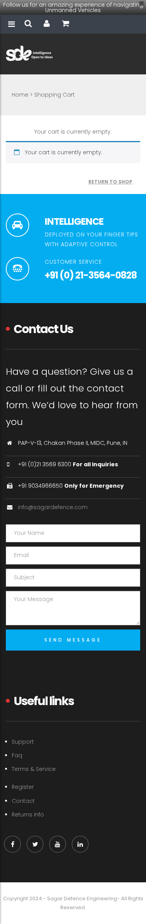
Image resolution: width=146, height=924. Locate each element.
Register (23, 787)
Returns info (28, 814)
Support (23, 742)
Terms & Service (34, 769)
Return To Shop (110, 181)
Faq (17, 755)
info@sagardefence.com (53, 507)
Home (20, 95)
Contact (23, 801)
